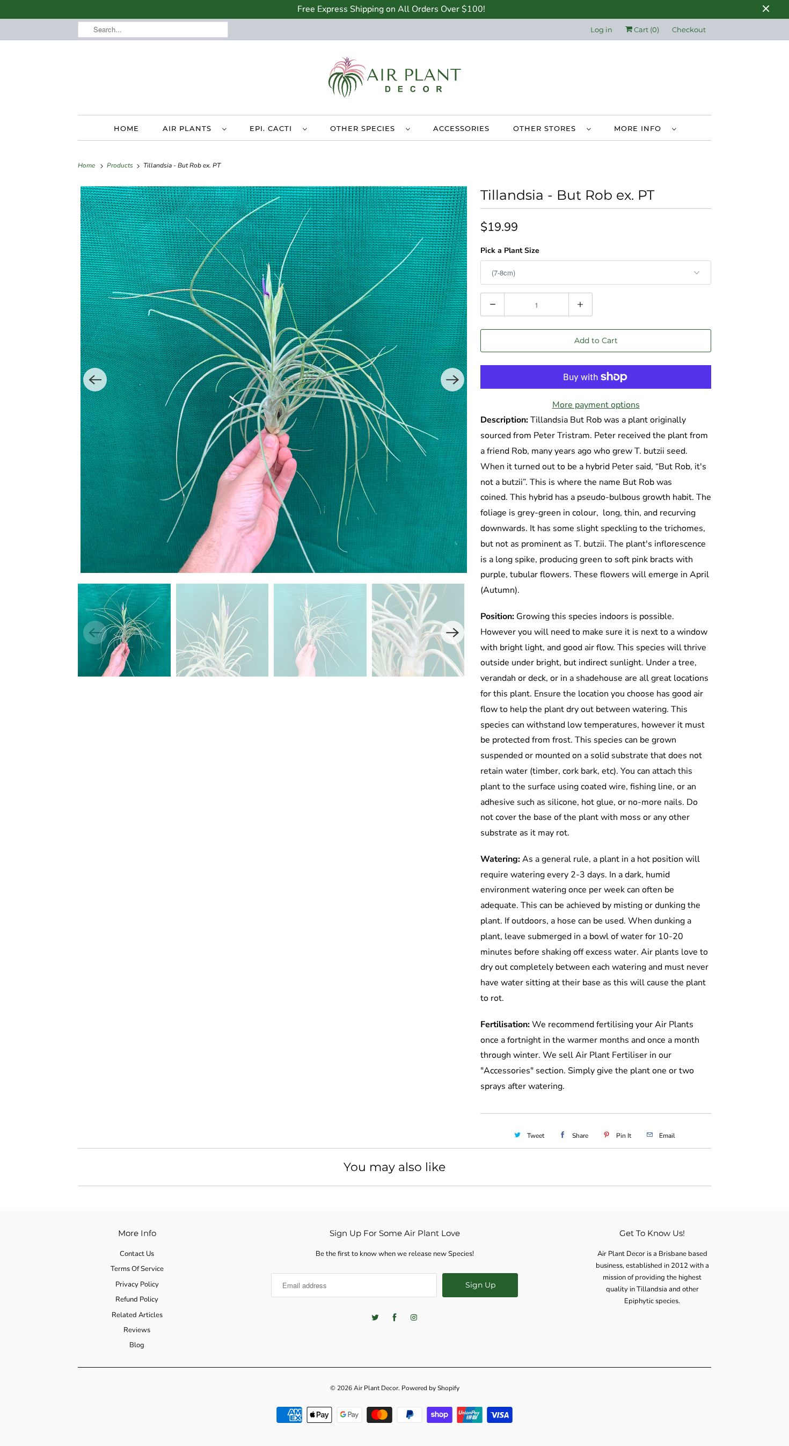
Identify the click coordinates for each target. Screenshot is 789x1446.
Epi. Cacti (273, 128)
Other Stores (547, 128)
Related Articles (137, 1315)
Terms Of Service (137, 1269)
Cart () (645, 29)
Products (121, 165)
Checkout (689, 29)
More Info (640, 128)
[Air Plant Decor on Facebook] (394, 1318)
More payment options (596, 405)
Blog (136, 1345)
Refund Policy (136, 1299)
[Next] (452, 379)
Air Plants (190, 128)
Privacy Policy (137, 1284)
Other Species (365, 128)
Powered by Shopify (430, 1388)
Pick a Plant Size (509, 250)
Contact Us (137, 1254)
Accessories (461, 128)
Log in (601, 29)
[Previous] (95, 379)
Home (126, 128)
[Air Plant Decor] (394, 80)
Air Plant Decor (376, 1388)
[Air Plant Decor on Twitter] (375, 1318)
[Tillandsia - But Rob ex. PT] (274, 379)
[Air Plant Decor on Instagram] (414, 1318)
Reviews (136, 1330)
